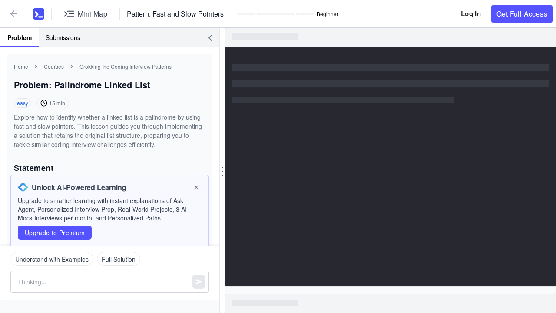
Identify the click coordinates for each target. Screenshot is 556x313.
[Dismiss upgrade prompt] (196, 187)
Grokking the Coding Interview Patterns (125, 66)
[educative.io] (38, 14)
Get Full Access (521, 14)
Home (21, 66)
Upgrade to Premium (55, 232)
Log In (471, 13)
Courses (54, 66)
